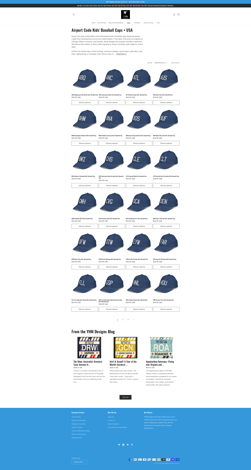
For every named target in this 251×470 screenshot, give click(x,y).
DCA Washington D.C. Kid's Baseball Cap (136, 218)
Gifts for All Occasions (79, 434)
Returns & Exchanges (79, 420)
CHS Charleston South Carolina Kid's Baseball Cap (111, 177)
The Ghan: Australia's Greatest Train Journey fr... (88, 363)
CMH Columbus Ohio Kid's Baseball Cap (82, 218)
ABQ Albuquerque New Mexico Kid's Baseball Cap (85, 95)
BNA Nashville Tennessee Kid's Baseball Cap (110, 135)
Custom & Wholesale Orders (81, 431)
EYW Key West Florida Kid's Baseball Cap (137, 259)
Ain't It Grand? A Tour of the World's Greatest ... (123, 363)
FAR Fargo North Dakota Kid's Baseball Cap (164, 259)
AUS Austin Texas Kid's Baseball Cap (162, 95)
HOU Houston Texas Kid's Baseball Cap (163, 300)
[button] (74, 14)
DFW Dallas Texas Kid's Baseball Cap (81, 259)
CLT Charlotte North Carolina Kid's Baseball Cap (166, 176)
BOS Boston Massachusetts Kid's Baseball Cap (138, 135)
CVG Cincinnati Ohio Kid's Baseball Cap (109, 218)
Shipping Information (79, 424)
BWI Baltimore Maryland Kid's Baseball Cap (83, 176)
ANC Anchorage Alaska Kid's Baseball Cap (110, 95)
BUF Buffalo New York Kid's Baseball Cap (164, 135)
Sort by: (150, 63)
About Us (111, 417)
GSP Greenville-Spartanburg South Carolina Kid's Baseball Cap (110, 300)
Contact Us (111, 420)
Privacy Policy (76, 417)
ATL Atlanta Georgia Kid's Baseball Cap (136, 95)
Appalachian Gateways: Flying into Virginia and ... (160, 363)
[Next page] (133, 319)
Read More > (121, 54)
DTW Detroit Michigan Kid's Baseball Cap (110, 259)
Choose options (85, 102)
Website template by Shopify (172, 463)
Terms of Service (77, 427)
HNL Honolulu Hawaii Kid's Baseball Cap (136, 300)
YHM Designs (161, 463)
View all (126, 397)
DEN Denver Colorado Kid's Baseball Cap (164, 218)
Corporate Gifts (77, 437)
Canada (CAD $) (78, 462)
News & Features (113, 424)
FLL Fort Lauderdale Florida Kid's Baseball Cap (84, 300)
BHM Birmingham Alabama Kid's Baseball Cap (84, 135)
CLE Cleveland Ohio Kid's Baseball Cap (136, 176)
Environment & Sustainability (117, 427)
